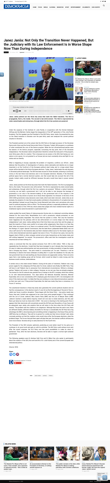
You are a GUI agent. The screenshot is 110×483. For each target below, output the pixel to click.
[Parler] (17, 354)
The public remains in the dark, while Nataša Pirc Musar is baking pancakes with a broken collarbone (68, 465)
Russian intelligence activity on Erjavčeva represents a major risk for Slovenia (92, 90)
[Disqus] (41, 406)
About (91, 481)
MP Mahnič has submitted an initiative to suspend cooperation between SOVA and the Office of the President (92, 110)
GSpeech (70, 113)
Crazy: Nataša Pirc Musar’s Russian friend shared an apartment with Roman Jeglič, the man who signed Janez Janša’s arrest (93, 466)
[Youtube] (105, 1)
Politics (50, 375)
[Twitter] (103, 1)
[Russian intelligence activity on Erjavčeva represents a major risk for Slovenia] (79, 90)
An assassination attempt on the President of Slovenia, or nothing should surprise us (92, 100)
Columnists (86, 87)
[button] (103, 5)
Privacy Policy (97, 481)
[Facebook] (101, 1)
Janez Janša (38, 375)
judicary (45, 375)
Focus (6, 52)
